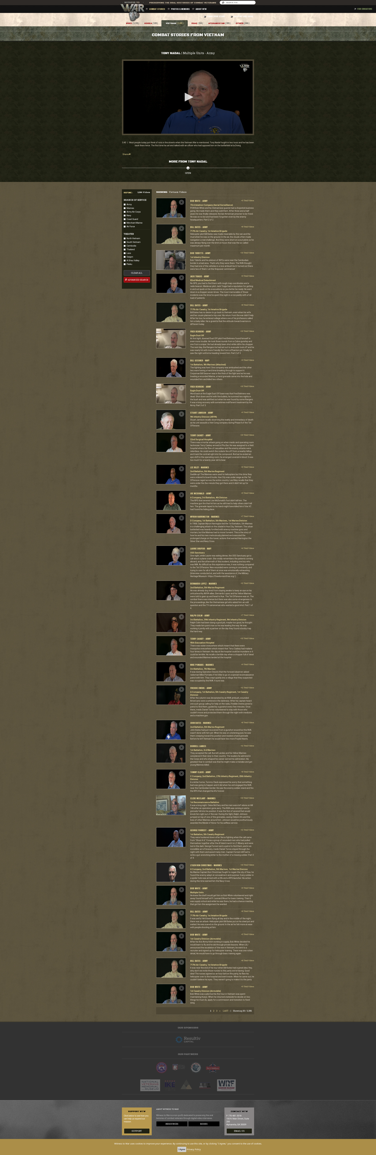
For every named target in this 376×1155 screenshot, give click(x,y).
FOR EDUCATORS (364, 8)
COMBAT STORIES (157, 8)
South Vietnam (134, 242)
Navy (129, 215)
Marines (130, 208)
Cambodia (131, 246)
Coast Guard (132, 219)
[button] (188, 97)
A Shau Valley (133, 260)
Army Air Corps (134, 212)
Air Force (131, 226)
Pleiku (129, 264)
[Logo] (244, 68)
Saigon (130, 257)
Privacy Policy (194, 1149)
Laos (129, 253)
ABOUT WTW (201, 8)
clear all (136, 273)
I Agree (181, 1149)
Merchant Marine (134, 223)
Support (137, 1131)
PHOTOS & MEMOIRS (180, 8)
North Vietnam (133, 238)
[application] (188, 97)
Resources (172, 1123)
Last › (226, 1010)
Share (125, 154)
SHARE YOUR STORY (216, 16)
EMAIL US (239, 1131)
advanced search (137, 279)
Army (129, 204)
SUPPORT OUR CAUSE (243, 16)
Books (204, 1123)
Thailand (131, 249)
